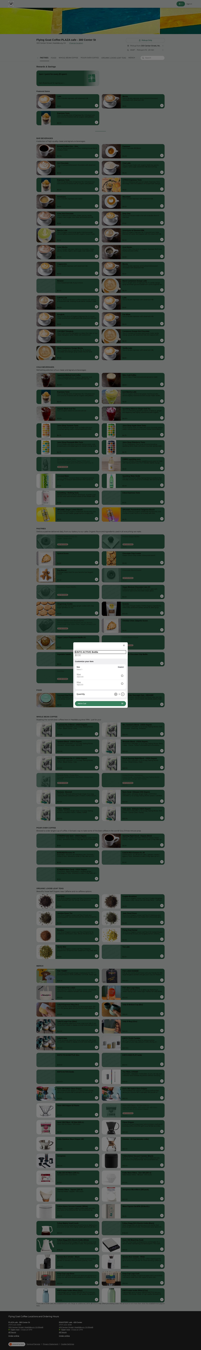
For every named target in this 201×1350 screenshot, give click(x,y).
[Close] (124, 645)
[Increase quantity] (122, 694)
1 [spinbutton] (119, 694)
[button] (100, 703)
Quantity (81, 694)
